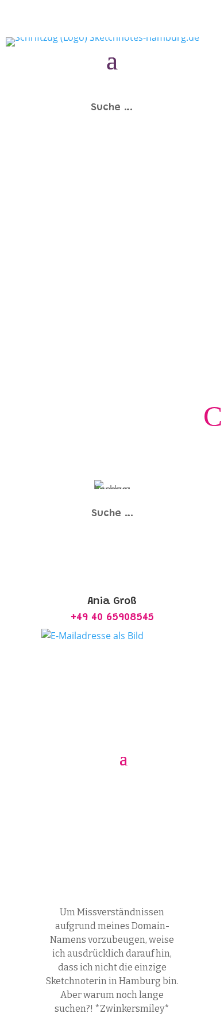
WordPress (112, 864)
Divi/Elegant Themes (78, 850)
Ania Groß (118, 836)
